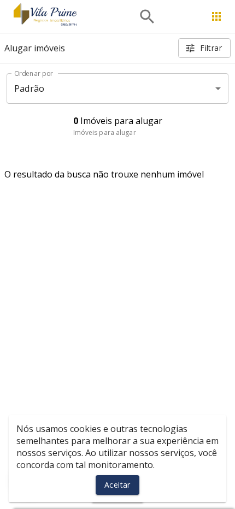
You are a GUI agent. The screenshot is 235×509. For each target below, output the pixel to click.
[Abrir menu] (216, 16)
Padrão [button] (29, 88)
